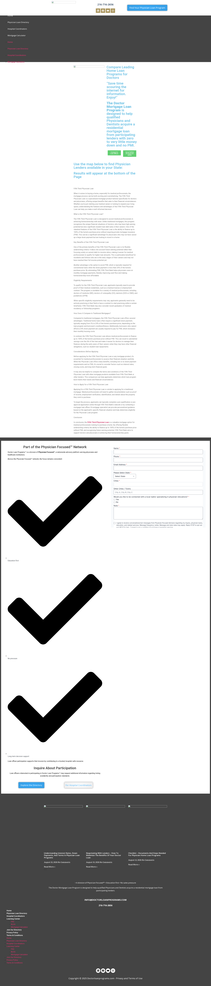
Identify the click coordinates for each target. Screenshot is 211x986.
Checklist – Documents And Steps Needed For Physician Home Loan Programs (147, 854)
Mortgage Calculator (17, 35)
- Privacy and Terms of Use (128, 978)
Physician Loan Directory (18, 22)
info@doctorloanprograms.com (105, 899)
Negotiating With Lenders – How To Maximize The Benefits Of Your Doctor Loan (103, 855)
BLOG (13, 924)
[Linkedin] (98, 10)
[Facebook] (103, 10)
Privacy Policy (12, 933)
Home (10, 15)
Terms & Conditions (15, 935)
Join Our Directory (14, 930)
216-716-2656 (105, 4)
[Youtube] (108, 10)
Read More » (49, 866)
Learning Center (13, 919)
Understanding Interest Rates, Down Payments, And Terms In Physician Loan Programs (62, 855)
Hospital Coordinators (17, 29)
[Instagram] (113, 10)
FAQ (12, 922)
